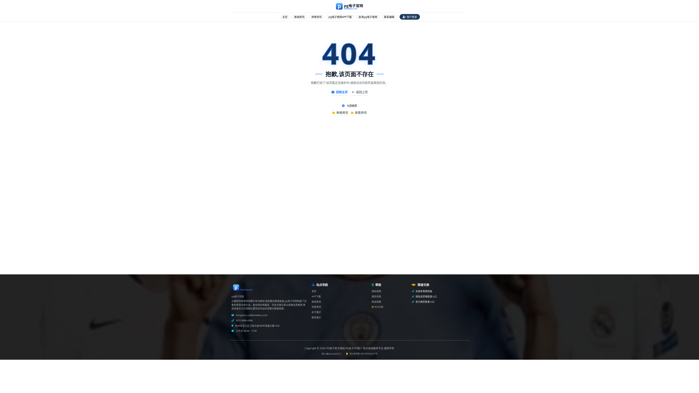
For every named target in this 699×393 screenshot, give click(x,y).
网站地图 (376, 301)
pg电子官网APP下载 (340, 17)
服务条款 (376, 296)
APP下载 (316, 296)
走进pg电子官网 (368, 17)
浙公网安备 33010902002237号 (364, 353)
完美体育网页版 (423, 291)
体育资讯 (316, 17)
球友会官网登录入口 (426, 296)
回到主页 (342, 92)
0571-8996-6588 (244, 320)
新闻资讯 (299, 17)
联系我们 (316, 317)
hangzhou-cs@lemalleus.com (251, 315)
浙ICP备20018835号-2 (331, 353)
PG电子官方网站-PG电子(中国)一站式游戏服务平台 (355, 348)
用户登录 (412, 17)
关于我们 (316, 312)
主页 (284, 17)
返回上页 (362, 92)
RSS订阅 (378, 306)
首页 (314, 291)
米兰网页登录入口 (425, 301)
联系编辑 (389, 17)
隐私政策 (376, 291)
